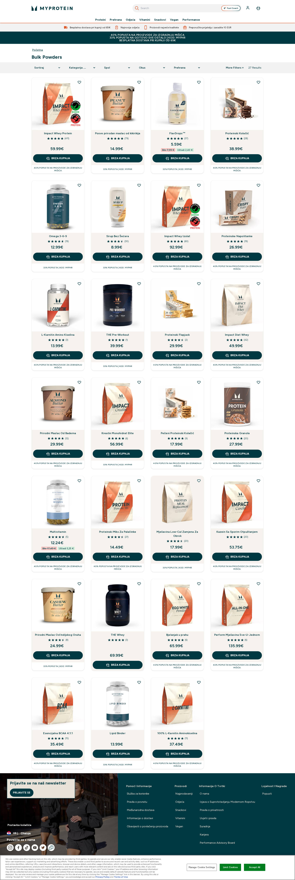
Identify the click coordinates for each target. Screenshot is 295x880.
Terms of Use (121, 877)
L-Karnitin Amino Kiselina (57, 334)
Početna (37, 49)
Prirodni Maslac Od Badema (58, 433)
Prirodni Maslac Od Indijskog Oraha (58, 634)
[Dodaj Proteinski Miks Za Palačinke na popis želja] (139, 480)
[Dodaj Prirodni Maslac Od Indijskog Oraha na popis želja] (79, 583)
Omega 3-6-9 (58, 236)
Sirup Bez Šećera (117, 236)
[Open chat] (51, 847)
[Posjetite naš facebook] (18, 847)
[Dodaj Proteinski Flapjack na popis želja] (198, 283)
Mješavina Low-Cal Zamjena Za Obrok (177, 533)
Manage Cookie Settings (202, 867)
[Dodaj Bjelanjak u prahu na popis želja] (198, 583)
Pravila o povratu (137, 801)
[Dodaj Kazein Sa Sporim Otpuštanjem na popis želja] (258, 480)
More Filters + (235, 67)
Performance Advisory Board (217, 842)
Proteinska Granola (237, 433)
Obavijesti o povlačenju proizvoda (147, 826)
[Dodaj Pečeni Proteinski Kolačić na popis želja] (198, 382)
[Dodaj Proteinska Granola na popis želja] (258, 382)
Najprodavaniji (184, 793)
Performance (191, 19)
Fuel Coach (232, 8)
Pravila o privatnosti (212, 810)
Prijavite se (21, 792)
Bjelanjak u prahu (177, 634)
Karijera (204, 834)
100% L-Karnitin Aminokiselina (177, 733)
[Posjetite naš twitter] (43, 847)
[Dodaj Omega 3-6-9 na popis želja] (79, 185)
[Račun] (248, 8)
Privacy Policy (102, 877)
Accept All (254, 867)
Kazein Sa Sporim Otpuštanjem (237, 531)
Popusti (267, 793)
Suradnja (205, 826)
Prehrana (116, 19)
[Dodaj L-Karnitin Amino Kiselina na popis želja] (79, 283)
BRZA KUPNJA (60, 158)
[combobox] (187, 8)
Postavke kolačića (19, 825)
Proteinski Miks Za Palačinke (117, 531)
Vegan (174, 19)
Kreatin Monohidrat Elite (118, 433)
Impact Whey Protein (58, 133)
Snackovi (160, 19)
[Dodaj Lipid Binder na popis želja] (139, 682)
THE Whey (118, 634)
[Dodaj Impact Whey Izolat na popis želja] (198, 185)
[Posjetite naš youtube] (34, 847)
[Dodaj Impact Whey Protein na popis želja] (79, 82)
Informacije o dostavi (140, 818)
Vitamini (144, 19)
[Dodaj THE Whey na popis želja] (139, 583)
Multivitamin (58, 531)
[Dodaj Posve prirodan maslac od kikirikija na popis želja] (139, 82)
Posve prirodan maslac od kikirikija (117, 133)
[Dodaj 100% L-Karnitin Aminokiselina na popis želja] (198, 682)
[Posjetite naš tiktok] (26, 847)
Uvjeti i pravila (208, 818)
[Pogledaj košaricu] (258, 8)
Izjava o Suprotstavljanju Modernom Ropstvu (227, 801)
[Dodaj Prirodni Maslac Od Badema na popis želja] (79, 382)
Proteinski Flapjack (177, 334)
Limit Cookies (230, 867)
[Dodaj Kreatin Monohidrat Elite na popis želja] (139, 382)
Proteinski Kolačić (237, 133)
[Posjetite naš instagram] (10, 847)
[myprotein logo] (52, 8)
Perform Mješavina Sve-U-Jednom (237, 634)
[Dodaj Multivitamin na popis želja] (79, 480)
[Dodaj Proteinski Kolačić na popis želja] (258, 82)
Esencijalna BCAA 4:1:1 (58, 733)
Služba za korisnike (138, 793)
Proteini (100, 19)
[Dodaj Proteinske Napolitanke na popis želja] (258, 185)
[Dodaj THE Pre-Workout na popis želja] (139, 283)
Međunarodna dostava (140, 810)
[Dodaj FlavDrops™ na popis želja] (198, 82)
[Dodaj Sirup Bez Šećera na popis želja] (139, 185)
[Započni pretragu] (137, 8)
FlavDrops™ (177, 133)
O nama (204, 793)
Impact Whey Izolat (177, 236)
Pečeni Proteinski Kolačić (177, 433)
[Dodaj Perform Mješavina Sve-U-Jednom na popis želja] (258, 583)
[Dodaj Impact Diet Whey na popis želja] (258, 283)
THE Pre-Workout (117, 334)
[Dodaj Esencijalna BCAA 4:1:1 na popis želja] (79, 682)
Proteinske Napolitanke (237, 236)
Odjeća (130, 19)
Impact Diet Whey (237, 334)
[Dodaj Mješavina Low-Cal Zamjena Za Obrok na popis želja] (198, 480)
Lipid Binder (117, 733)
